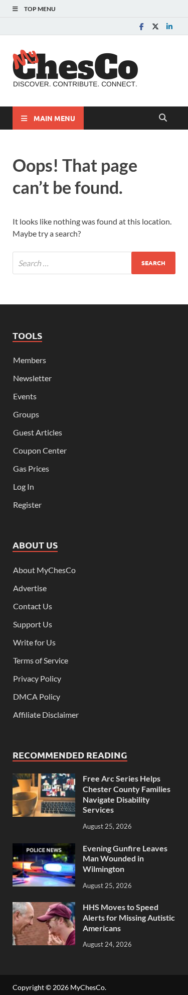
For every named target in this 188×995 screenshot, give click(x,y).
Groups (26, 414)
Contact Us (32, 606)
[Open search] (162, 118)
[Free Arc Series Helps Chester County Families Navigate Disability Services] (44, 779)
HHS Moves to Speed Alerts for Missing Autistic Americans (129, 917)
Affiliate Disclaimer (46, 714)
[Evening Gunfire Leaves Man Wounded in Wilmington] (44, 849)
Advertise (30, 588)
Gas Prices (31, 468)
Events (25, 396)
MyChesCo (87, 987)
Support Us (32, 624)
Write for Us (34, 642)
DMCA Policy (36, 696)
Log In (23, 486)
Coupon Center (40, 450)
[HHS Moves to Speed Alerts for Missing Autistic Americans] (44, 908)
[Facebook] (141, 26)
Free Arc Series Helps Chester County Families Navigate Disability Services (126, 793)
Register (27, 504)
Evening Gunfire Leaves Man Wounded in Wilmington (125, 858)
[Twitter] (155, 26)
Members (29, 360)
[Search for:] (94, 263)
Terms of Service (40, 660)
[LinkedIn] (169, 26)
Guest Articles (37, 432)
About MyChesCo (44, 570)
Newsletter (32, 378)
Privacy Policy (37, 678)
